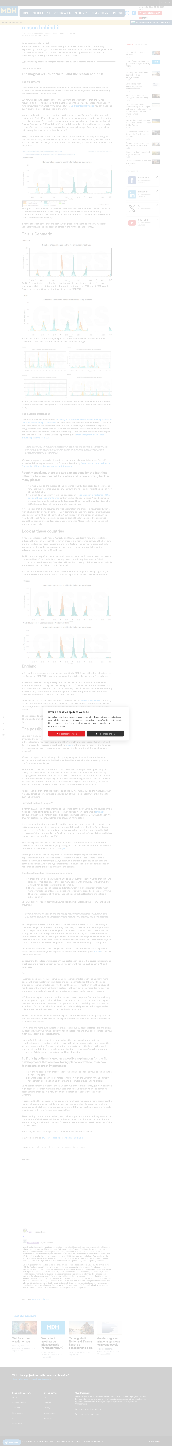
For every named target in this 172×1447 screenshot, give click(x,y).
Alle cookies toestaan (67, 733)
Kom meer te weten (56, 726)
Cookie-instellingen (105, 733)
